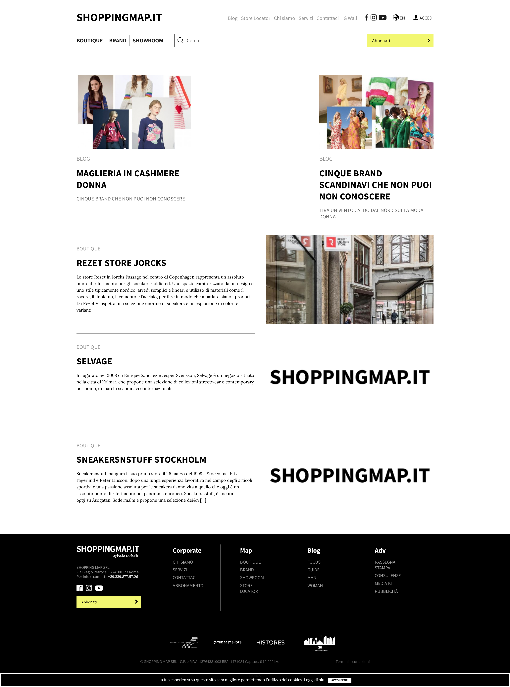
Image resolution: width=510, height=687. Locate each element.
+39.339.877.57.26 (123, 576)
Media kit (384, 583)
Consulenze (388, 575)
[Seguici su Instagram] (374, 18)
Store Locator (255, 18)
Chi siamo (284, 18)
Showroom (148, 40)
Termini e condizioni (353, 661)
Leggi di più (314, 679)
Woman (315, 585)
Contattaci (328, 18)
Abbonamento (188, 585)
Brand (118, 40)
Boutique (89, 40)
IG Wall (349, 18)
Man (311, 577)
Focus (314, 562)
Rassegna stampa (385, 565)
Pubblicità (386, 591)
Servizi (306, 18)
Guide (313, 570)
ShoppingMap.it (119, 17)
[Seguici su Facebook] (367, 18)
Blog (232, 18)
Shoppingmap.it (107, 550)
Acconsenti (339, 680)
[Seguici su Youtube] (381, 18)
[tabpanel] (133, 150)
